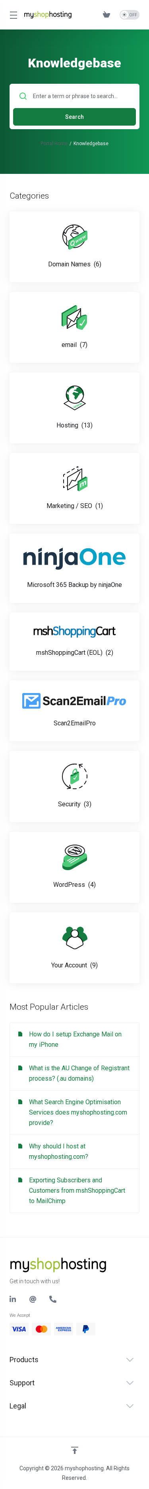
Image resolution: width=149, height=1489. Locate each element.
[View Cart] (108, 15)
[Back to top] (75, 1450)
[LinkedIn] (13, 1299)
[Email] (33, 1299)
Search (74, 117)
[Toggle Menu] (11, 15)
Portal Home (54, 143)
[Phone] (53, 1299)
